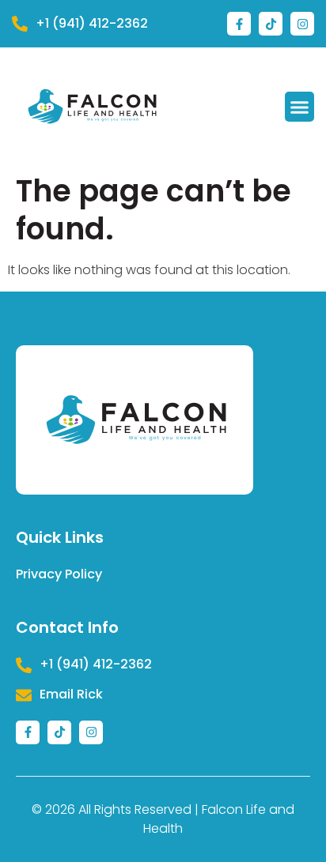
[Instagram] (302, 24)
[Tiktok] (270, 24)
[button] (300, 107)
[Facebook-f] (239, 24)
